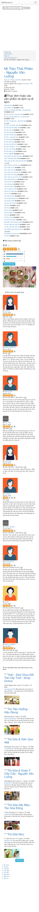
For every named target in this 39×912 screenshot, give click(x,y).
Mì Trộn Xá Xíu (8, 130)
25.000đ (25, 222)
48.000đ (25, 156)
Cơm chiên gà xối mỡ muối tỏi (13, 177)
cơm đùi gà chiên (9, 201)
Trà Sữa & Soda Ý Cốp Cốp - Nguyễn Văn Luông (19, 773)
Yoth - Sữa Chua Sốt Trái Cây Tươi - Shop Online (19, 678)
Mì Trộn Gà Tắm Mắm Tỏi (12, 128)
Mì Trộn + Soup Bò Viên (11, 137)
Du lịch (6, 867)
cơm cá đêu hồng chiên (11, 198)
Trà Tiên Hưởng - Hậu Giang (16, 710)
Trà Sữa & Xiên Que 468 (18, 740)
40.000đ (23, 165)
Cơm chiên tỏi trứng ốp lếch (12, 172)
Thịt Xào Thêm (8, 217)
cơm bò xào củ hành (10, 203)
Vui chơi (6, 872)
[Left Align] (4, 249)
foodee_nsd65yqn (10, 644)
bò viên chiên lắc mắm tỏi (12, 224)
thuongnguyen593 (9, 689)
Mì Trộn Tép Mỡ (9, 139)
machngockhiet (8, 748)
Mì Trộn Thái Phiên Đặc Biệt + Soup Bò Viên (17, 110)
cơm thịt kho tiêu (9, 182)
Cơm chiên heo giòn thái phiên (13, 156)
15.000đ (11, 236)
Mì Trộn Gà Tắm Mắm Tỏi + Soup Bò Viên (16, 117)
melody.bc (8, 494)
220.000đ (27, 229)
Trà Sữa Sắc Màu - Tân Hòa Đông (17, 806)
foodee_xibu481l (10, 527)
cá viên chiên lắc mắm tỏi (11, 227)
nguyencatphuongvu (10, 718)
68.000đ (28, 121)
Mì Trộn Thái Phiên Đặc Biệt (12, 125)
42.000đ (21, 137)
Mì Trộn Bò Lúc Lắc (10, 151)
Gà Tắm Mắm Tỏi (9, 212)
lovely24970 (7, 783)
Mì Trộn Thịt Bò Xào (10, 135)
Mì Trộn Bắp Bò (9, 154)
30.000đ (15, 105)
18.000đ (12, 205)
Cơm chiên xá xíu (9, 167)
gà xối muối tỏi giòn (10, 220)
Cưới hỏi (6, 869)
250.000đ (23, 233)
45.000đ (17, 182)
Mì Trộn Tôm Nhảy (9, 149)
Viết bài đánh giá (9, 264)
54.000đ (22, 158)
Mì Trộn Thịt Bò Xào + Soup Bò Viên (15, 121)
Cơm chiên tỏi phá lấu (10, 179)
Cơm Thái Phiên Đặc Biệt (11, 158)
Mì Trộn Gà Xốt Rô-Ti (10, 144)
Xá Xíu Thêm (8, 210)
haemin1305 (8, 391)
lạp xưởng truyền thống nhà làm (13, 229)
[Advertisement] (19, 29)
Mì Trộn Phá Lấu (9, 142)
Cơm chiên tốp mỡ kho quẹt (12, 165)
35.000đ (23, 172)
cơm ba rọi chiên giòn (10, 191)
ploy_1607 (8, 422)
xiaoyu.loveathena (10, 347)
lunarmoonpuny (9, 561)
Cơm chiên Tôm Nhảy (10, 175)
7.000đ (12, 208)
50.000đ (17, 132)
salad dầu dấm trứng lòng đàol (13, 222)
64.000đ (25, 114)
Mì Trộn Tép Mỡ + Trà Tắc (12, 147)
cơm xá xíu (7, 193)
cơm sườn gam (8, 184)
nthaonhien (8, 461)
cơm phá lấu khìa (9, 196)
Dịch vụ (6, 878)
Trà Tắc (6, 236)
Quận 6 (27, 83)
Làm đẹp (6, 870)
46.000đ (22, 128)
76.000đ (6, 112)
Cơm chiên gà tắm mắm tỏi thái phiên (15, 161)
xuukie (7, 602)
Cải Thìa (6, 208)
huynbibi (6, 814)
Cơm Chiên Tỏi (8, 108)
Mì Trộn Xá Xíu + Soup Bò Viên (13, 114)
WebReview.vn (7, 2)
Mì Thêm (7, 205)
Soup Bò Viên (8, 105)
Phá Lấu (6, 215)
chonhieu (7, 311)
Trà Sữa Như (16, 834)
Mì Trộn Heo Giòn (9, 132)
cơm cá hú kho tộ (9, 186)
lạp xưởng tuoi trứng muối (12, 233)
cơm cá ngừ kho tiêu (10, 189)
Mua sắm (6, 874)
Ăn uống (6, 865)
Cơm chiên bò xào (9, 170)
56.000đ (24, 125)
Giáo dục (6, 876)
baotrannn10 (8, 840)
